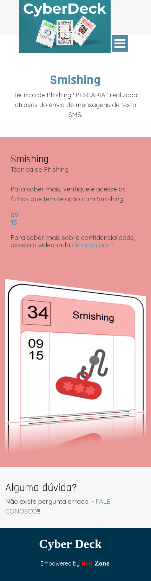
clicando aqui (92, 245)
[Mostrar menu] (120, 43)
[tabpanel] (75, 94)
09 (15, 214)
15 (14, 222)
